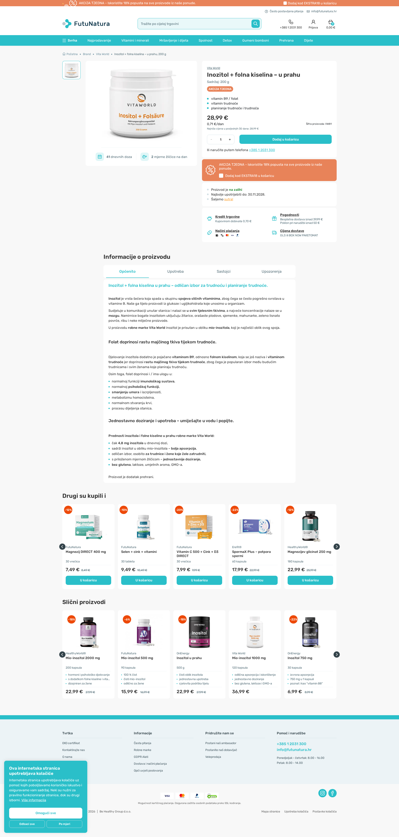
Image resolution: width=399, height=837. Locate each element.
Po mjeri (64, 824)
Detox (227, 40)
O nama (67, 757)
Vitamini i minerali (135, 40)
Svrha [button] (72, 40)
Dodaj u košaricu (285, 139)
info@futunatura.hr (324, 11)
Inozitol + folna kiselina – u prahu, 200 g (140, 54)
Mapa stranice (270, 811)
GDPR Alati (141, 757)
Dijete (308, 40)
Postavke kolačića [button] (325, 811)
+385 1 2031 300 (262, 150)
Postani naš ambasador (220, 743)
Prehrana (286, 40)
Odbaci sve (27, 824)
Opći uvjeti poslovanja (148, 770)
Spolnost (205, 40)
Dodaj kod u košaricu (312, 3)
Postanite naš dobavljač (221, 750)
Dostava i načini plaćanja (150, 764)
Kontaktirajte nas (73, 750)
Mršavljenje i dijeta (173, 40)
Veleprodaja (213, 757)
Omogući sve (46, 813)
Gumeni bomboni (255, 40)
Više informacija (33, 800)
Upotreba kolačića (296, 811)
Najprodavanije (99, 40)
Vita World (102, 54)
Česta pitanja (142, 743)
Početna (72, 54)
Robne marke (142, 750)
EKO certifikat (71, 743)
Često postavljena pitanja (286, 11)
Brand (87, 54)
